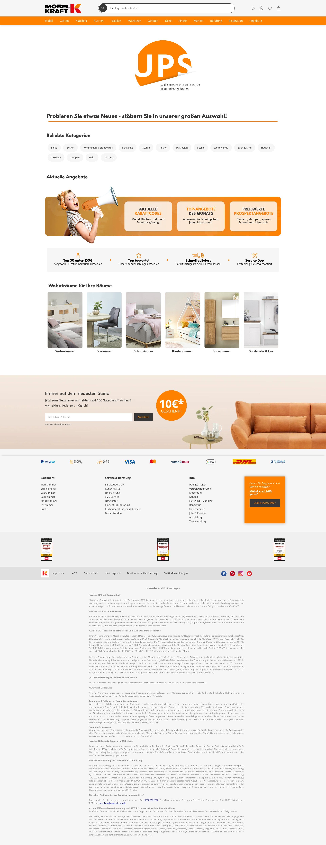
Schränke (127, 147)
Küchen (108, 157)
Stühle (146, 147)
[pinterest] (232, 573)
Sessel (200, 147)
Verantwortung (197, 521)
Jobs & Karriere (197, 513)
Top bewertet (139, 262)
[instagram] (240, 573)
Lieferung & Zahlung (201, 500)
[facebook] (223, 573)
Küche (44, 509)
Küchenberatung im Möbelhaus (123, 509)
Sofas (54, 147)
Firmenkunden (113, 513)
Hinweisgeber (112, 573)
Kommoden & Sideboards (98, 147)
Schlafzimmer (48, 488)
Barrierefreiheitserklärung (142, 573)
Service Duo (254, 262)
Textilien (56, 157)
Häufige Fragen (197, 484)
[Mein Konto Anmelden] (261, 9)
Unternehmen (197, 509)
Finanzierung (112, 492)
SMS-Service (112, 496)
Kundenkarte (112, 488)
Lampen (75, 157)
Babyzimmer (48, 492)
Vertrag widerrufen (200, 488)
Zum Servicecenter (265, 502)
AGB (74, 573)
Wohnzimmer (48, 484)
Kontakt (193, 496)
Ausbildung (195, 517)
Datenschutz (91, 573)
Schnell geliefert (198, 262)
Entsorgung (195, 492)
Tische (163, 147)
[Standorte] (253, 9)
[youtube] (249, 573)
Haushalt (266, 147)
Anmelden (143, 417)
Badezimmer (48, 496)
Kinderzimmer (49, 500)
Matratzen (182, 147)
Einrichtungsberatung (117, 505)
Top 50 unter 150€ (78, 262)
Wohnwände (221, 147)
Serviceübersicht (114, 484)
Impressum (58, 573)
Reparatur (195, 505)
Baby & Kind (245, 147)
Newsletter (111, 500)
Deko (92, 157)
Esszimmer (47, 505)
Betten (70, 147)
